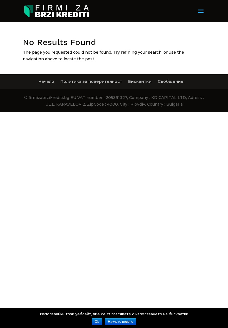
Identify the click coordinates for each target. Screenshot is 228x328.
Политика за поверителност (91, 81)
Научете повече (120, 322)
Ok (97, 322)
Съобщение (171, 81)
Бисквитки (140, 81)
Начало (46, 81)
